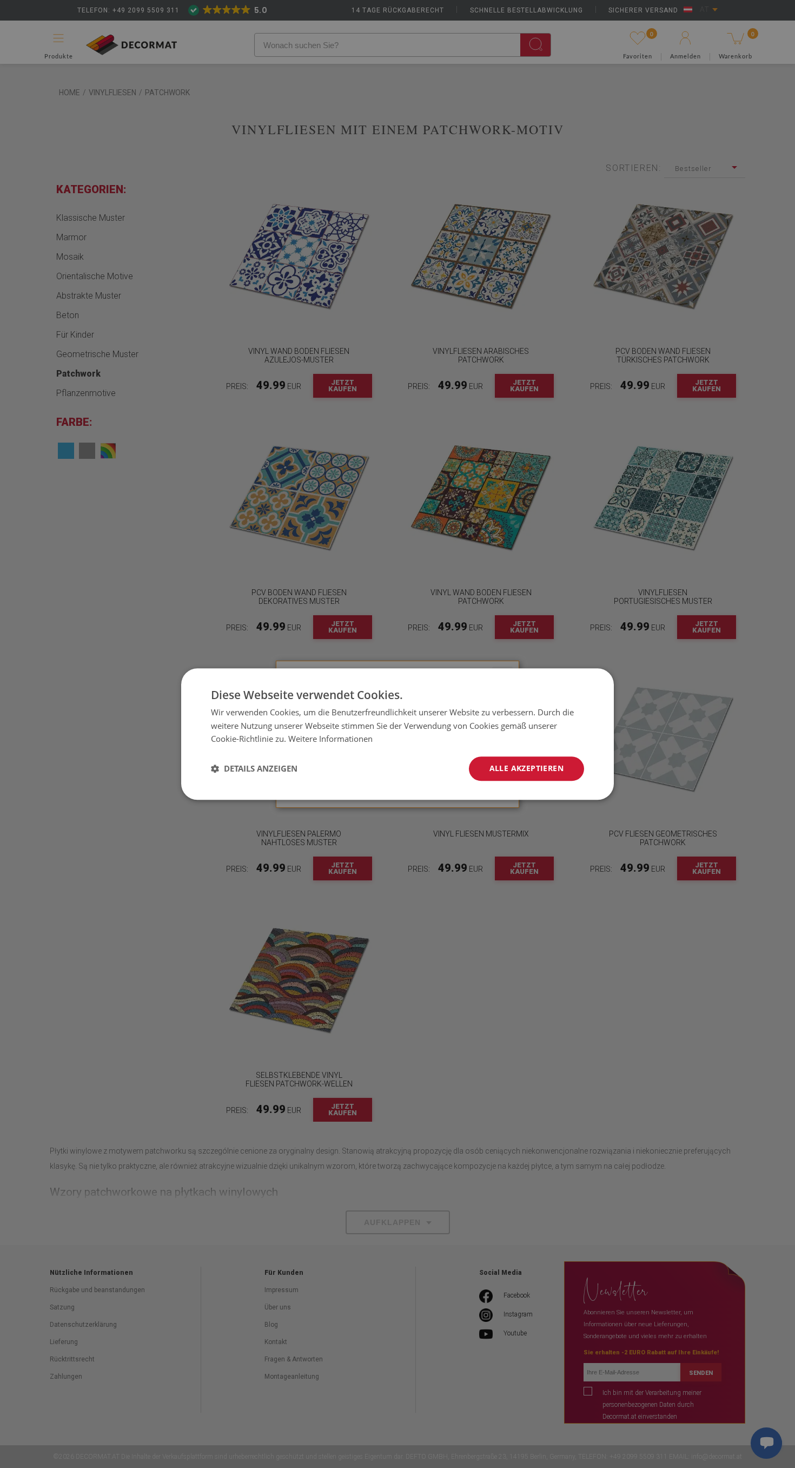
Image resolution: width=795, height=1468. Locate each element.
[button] (254, 769)
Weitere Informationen (330, 739)
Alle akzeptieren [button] (526, 768)
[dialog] (397, 734)
